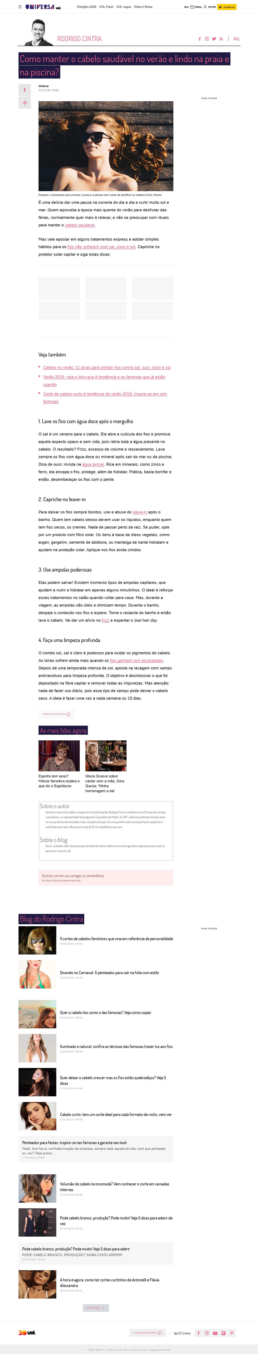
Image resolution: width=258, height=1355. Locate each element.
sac (186, 7)
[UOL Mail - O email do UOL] (196, 7)
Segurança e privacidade (159, 1349)
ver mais (93, 1307)
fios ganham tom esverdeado (136, 660)
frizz (105, 620)
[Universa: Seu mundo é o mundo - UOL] (40, 7)
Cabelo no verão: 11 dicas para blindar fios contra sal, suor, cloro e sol (107, 367)
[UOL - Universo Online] (57, 7)
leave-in (140, 512)
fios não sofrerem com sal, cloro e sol (101, 246)
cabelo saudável (80, 225)
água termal (93, 464)
